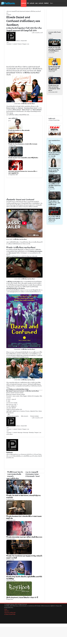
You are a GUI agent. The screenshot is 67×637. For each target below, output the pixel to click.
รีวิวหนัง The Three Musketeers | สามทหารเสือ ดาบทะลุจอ (22, 144)
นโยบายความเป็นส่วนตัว (10, 612)
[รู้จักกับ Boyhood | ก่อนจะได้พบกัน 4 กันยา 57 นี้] (19, 595)
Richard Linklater (34, 416)
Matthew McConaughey (13, 416)
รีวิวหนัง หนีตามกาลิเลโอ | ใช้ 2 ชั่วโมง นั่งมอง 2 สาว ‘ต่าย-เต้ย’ (54, 154)
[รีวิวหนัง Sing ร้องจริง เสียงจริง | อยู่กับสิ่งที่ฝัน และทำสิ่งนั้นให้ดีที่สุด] (19, 574)
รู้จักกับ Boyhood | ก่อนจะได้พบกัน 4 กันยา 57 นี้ (22, 597)
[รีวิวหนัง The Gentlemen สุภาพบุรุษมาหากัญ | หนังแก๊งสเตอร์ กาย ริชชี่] (19, 553)
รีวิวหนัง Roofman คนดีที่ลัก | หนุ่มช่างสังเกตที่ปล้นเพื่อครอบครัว (54, 68)
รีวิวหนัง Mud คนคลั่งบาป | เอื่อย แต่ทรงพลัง (19, 130)
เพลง (36, 3)
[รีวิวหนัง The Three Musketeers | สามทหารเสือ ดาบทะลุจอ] (15, 142)
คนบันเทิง (41, 3)
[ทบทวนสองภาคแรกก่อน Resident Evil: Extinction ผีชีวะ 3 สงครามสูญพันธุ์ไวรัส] (15, 169)
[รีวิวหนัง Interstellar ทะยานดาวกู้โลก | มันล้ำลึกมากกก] (19, 535)
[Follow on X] (20, 40)
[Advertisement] (24, 55)
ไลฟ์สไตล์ (46, 3)
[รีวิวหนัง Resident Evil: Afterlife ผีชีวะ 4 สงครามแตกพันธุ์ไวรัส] (19, 514)
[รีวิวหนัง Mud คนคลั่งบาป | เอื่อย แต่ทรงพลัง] (15, 128)
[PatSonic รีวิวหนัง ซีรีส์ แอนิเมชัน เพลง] (8, 3)
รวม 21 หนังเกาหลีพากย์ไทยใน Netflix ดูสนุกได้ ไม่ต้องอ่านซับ (54, 218)
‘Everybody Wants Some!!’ (31, 108)
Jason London (15, 396)
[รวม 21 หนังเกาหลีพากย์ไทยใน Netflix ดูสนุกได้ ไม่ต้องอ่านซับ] (54, 215)
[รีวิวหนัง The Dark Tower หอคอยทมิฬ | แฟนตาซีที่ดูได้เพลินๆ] (15, 156)
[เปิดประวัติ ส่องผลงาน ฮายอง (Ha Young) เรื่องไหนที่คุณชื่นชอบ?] (54, 166)
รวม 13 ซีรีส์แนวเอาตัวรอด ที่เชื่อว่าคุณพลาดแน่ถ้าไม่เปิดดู (54, 185)
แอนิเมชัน (32, 3)
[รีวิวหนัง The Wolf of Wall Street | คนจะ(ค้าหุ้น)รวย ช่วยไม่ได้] (19, 493)
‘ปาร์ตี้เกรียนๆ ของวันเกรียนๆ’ (31, 72)
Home (5, 609)
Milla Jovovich (24, 416)
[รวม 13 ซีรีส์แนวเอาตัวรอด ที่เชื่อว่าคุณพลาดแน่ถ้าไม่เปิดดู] (54, 182)
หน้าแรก (8, 11)
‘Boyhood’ (20, 108)
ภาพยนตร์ (23, 3)
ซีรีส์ (28, 3)
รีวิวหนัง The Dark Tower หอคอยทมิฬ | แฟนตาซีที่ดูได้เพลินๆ (23, 157)
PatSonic (18, 40)
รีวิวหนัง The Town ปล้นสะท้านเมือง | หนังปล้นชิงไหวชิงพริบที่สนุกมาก (54, 49)
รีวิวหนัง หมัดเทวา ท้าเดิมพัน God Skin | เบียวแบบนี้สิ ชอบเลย (54, 203)
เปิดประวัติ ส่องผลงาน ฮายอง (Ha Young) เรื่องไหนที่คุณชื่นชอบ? (54, 170)
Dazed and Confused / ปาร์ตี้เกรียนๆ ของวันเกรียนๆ (26, 391)
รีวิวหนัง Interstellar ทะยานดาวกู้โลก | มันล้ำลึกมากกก (24, 537)
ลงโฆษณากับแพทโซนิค (54, 120)
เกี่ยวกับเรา (6, 610)
